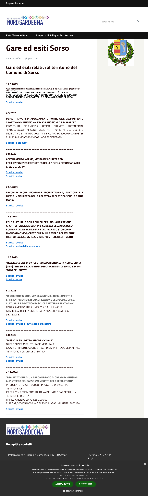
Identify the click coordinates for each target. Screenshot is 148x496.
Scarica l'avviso (14, 102)
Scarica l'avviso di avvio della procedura (28, 324)
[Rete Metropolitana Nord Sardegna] (28, 20)
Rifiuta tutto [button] (85, 484)
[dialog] (74, 478)
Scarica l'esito (14, 176)
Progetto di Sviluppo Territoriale (54, 35)
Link (101, 478)
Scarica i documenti (17, 143)
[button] (74, 491)
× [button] (145, 464)
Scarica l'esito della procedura (23, 246)
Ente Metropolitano (17, 35)
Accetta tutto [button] (63, 484)
